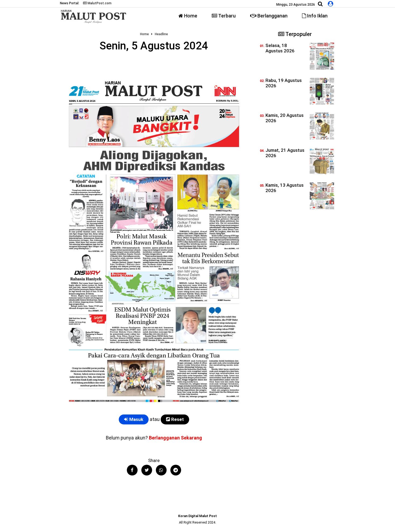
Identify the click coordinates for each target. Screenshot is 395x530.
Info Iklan (317, 16)
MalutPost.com (99, 3)
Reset (177, 419)
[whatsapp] (161, 470)
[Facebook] (132, 470)
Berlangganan (272, 16)
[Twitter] (146, 470)
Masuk (135, 419)
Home (190, 16)
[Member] (330, 4)
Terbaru (226, 16)
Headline (161, 34)
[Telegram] (175, 470)
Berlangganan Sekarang (175, 438)
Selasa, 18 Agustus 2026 (280, 48)
